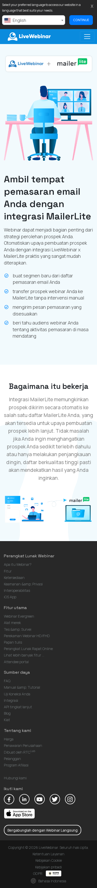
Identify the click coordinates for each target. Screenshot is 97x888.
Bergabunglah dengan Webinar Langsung (43, 830)
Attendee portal (16, 661)
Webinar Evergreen (19, 616)
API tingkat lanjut (18, 706)
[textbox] (33, 20)
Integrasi (11, 700)
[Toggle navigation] (87, 36)
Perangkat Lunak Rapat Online (28, 648)
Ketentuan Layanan (48, 853)
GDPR (38, 873)
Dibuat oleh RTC (19, 752)
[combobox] (33, 20)
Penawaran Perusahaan (23, 745)
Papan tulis (13, 642)
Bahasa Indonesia (52, 880)
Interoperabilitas (17, 590)
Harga (8, 739)
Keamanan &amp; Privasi (23, 584)
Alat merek (12, 622)
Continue (81, 20)
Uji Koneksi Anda (17, 693)
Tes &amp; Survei (17, 629)
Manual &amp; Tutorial (22, 687)
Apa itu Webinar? (18, 564)
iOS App (10, 596)
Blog (7, 713)
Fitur (8, 571)
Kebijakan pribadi (48, 867)
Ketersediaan (14, 577)
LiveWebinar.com (29, 36)
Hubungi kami (15, 777)
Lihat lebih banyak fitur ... (24, 655)
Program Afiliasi (16, 765)
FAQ (7, 680)
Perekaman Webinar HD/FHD (27, 635)
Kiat (7, 719)
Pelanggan (12, 758)
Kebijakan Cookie (48, 860)
